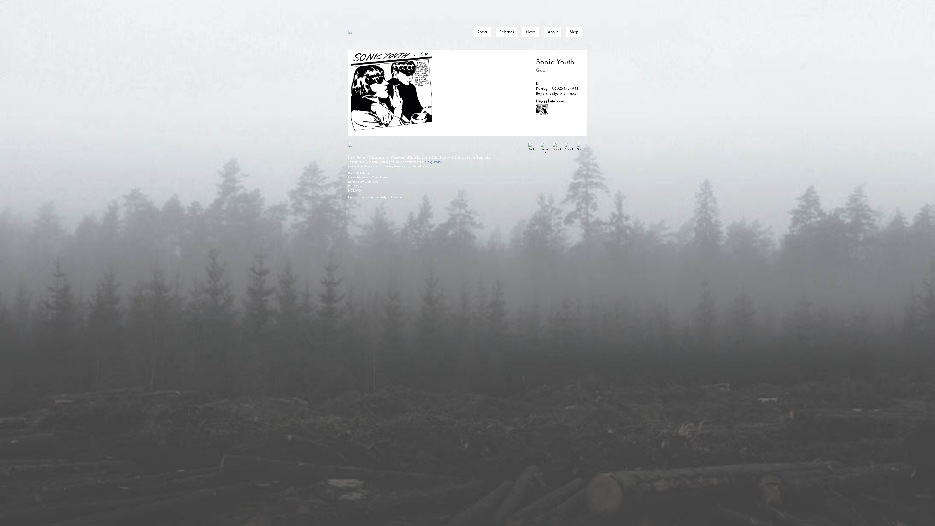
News (530, 32)
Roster (482, 32)
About (553, 32)
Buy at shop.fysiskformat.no (556, 93)
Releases (507, 32)
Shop (574, 32)
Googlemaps (433, 162)
